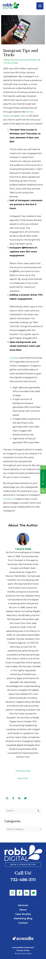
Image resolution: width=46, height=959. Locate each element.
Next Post (23, 778)
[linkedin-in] (19, 798)
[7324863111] (43, 491)
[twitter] (25, 798)
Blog (7, 59)
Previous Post (23, 771)
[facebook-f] (13, 798)
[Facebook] (19, 893)
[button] (23, 864)
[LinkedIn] (26, 893)
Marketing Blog (23, 918)
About (23, 909)
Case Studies (23, 914)
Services (23, 905)
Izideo (22, 115)
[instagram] (7, 798)
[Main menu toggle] (39, 5)
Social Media (29, 59)
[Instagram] (12, 893)
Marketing (16, 59)
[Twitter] (33, 893)
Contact (23, 922)
